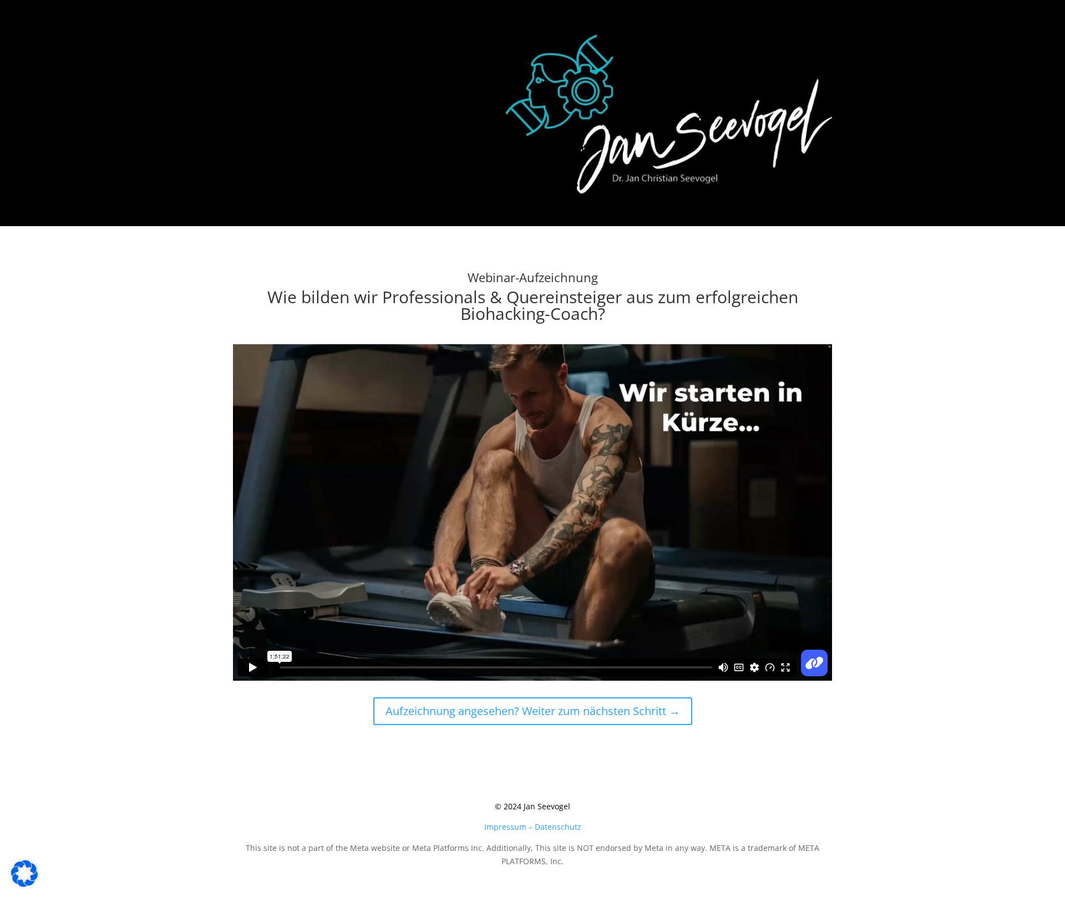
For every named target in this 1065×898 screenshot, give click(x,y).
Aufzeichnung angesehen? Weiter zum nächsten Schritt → (533, 710)
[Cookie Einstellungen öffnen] (24, 884)
